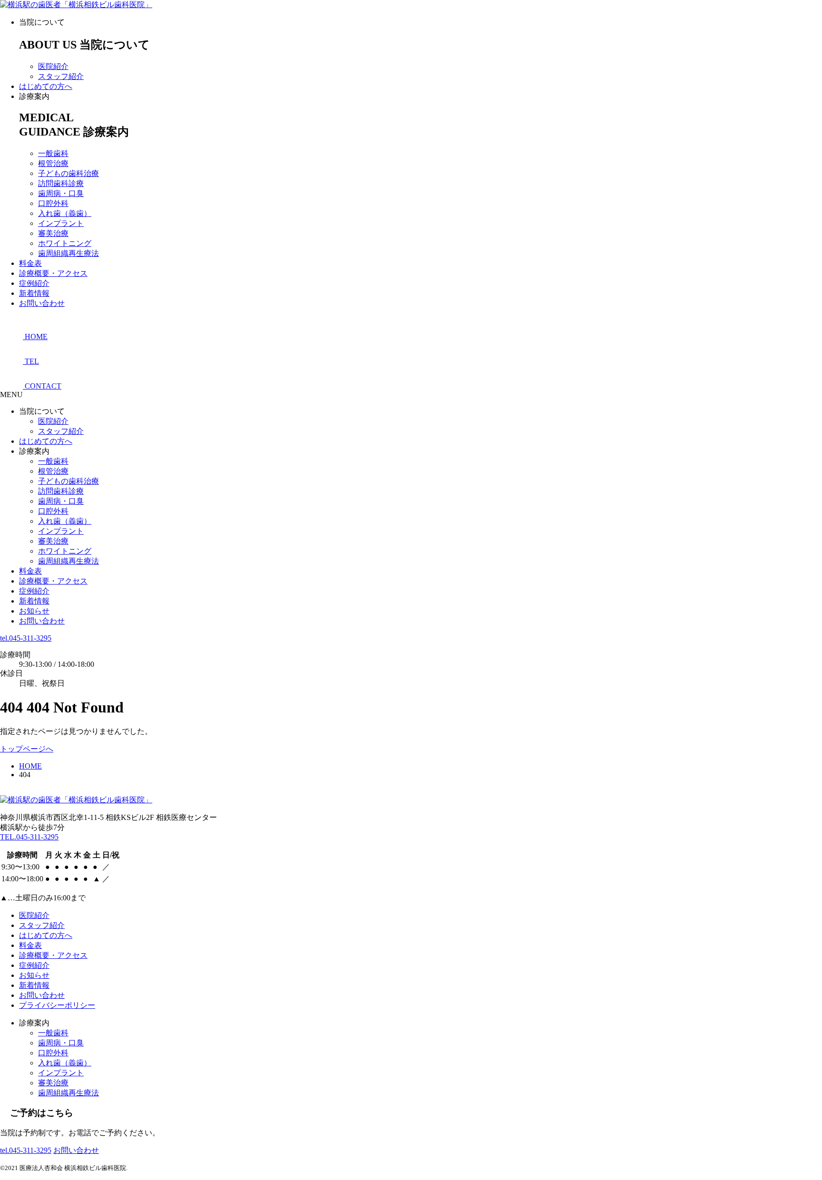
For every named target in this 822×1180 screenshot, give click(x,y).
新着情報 (34, 293)
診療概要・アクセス (53, 273)
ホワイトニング (64, 243)
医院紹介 (53, 66)
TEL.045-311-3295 (29, 837)
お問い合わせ (42, 303)
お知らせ (34, 611)
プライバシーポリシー (57, 1005)
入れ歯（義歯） (64, 213)
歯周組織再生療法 (68, 253)
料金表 (30, 263)
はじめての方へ (45, 86)
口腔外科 (53, 203)
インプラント (61, 223)
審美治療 (53, 233)
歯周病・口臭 (61, 193)
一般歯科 (53, 153)
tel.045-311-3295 (25, 638)
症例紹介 (34, 283)
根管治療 (53, 163)
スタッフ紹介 (61, 76)
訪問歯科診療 (61, 183)
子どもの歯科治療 (68, 173)
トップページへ (26, 749)
